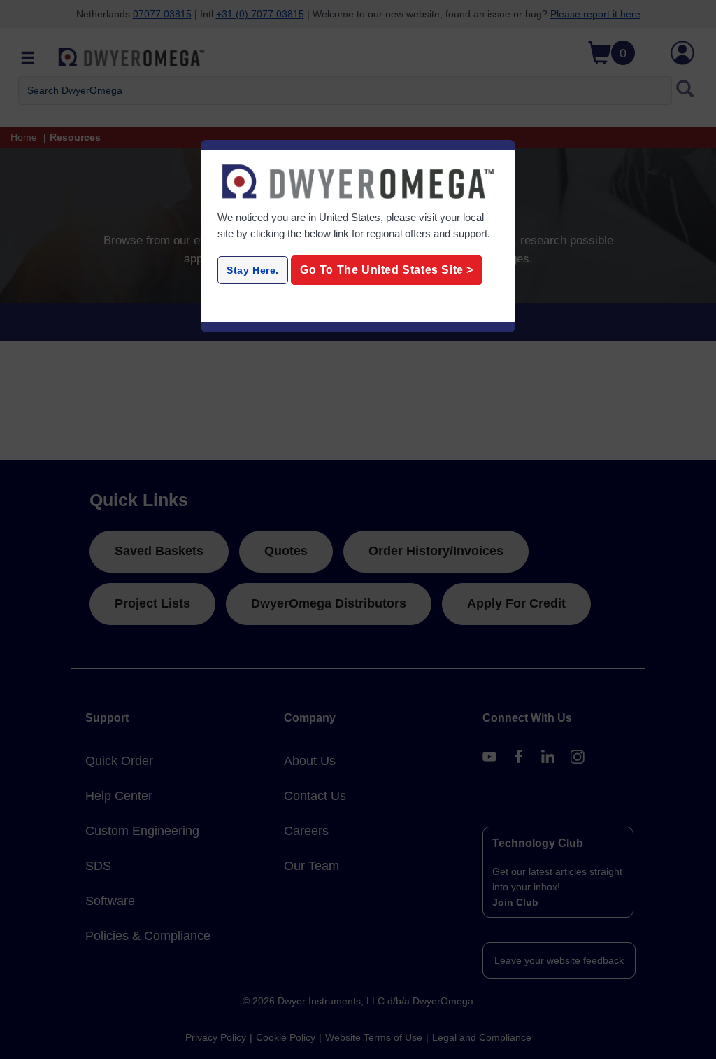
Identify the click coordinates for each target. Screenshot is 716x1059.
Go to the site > (386, 270)
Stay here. (253, 270)
